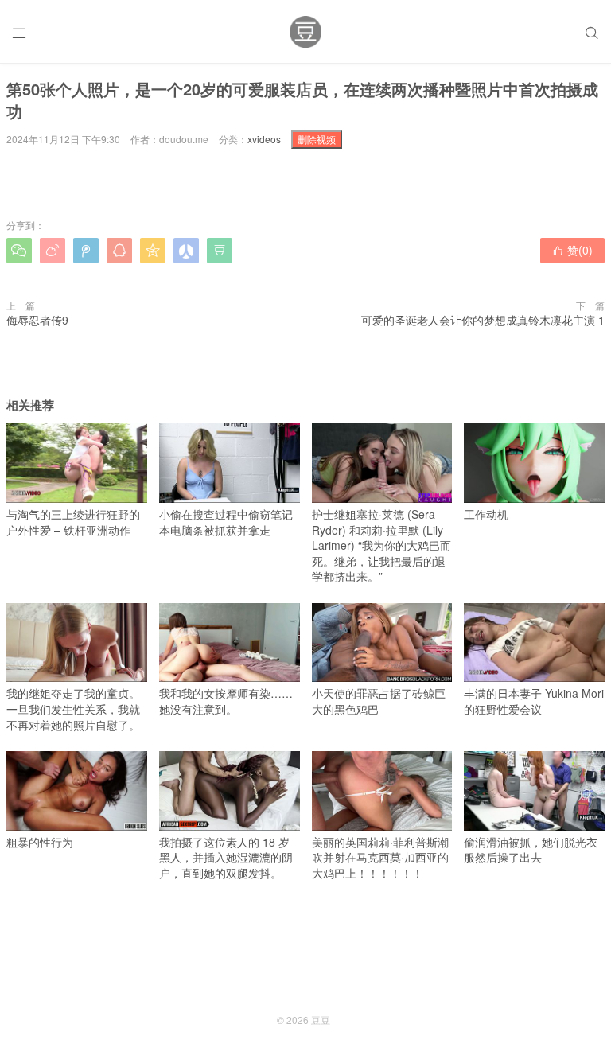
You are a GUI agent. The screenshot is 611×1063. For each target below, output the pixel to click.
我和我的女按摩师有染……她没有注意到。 (226, 701)
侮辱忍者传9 (37, 320)
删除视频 (317, 139)
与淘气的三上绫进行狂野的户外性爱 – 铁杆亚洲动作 (73, 521)
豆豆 (320, 1019)
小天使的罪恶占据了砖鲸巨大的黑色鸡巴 (379, 701)
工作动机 (486, 514)
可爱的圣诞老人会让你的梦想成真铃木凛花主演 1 (483, 320)
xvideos (264, 139)
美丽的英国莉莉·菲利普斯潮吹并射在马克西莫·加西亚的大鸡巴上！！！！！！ (380, 857)
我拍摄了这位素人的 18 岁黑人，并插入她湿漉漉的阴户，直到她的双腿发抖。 (226, 857)
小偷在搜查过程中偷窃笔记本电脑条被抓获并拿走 (226, 521)
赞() (572, 250)
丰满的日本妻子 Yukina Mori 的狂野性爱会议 (534, 701)
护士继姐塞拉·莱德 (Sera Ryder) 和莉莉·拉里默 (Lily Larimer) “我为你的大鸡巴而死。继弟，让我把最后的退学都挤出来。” (381, 545)
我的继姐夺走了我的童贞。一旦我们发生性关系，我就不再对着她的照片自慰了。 (73, 708)
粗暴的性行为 (39, 842)
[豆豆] (305, 32)
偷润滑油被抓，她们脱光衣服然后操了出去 (530, 849)
